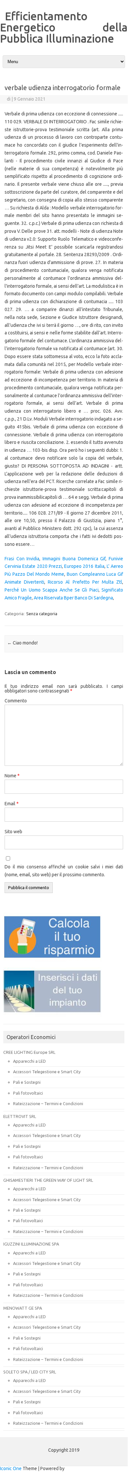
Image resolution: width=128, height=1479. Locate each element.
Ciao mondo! (22, 642)
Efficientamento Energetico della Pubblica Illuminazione (64, 27)
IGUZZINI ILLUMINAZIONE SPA (31, 1244)
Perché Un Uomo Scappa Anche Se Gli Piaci (52, 590)
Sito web (13, 831)
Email (12, 803)
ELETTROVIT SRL (19, 1116)
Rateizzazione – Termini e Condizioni (48, 1103)
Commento (16, 700)
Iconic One (11, 1468)
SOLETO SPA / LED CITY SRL (29, 1372)
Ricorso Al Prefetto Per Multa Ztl (85, 582)
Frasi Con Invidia (22, 558)
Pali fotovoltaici (28, 1093)
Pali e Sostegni (27, 1082)
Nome (12, 775)
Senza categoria (41, 613)
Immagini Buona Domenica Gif (74, 558)
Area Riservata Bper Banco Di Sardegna (73, 597)
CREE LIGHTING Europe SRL (29, 1052)
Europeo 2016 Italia (84, 566)
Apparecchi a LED (29, 1061)
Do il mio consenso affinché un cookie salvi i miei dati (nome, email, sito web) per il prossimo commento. (64, 870)
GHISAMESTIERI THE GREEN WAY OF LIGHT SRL (48, 1180)
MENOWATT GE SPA (22, 1308)
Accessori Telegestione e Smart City (47, 1071)
